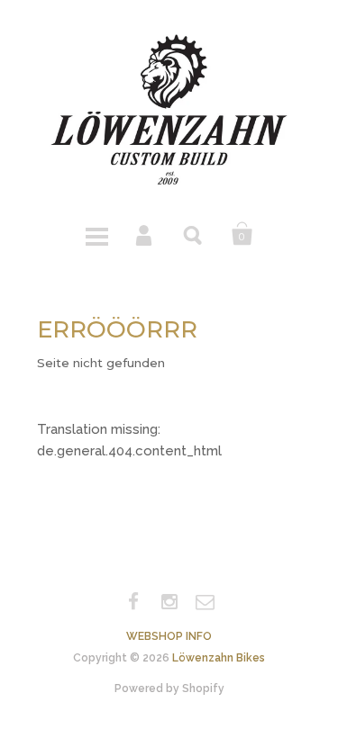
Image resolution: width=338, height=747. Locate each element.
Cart (242, 234)
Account (145, 234)
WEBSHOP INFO (169, 636)
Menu (96, 234)
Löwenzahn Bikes (218, 658)
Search (194, 234)
